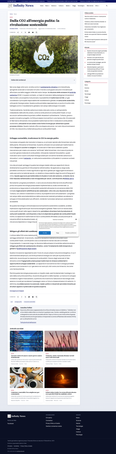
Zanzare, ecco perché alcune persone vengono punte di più (95, 58)
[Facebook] (21, 32)
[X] (25, 32)
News (46, 5)
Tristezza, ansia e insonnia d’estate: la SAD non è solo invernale (62, 1)
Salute (67, 5)
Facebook (10, 423)
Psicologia (88, 103)
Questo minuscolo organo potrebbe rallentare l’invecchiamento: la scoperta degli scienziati (97, 53)
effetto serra (69, 179)
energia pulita (18, 301)
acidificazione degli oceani (26, 249)
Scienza (53, 5)
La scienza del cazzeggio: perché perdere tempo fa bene (96, 63)
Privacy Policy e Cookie (53, 423)
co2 (12, 301)
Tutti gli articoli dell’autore (28, 322)
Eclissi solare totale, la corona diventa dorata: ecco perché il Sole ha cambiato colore (61, 393)
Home (41, 5)
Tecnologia (81, 5)
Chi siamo (49, 418)
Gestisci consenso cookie (54, 426)
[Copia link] (36, 32)
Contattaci (49, 420)
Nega (57, 233)
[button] (76, 219)
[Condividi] (17, 32)
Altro (96, 5)
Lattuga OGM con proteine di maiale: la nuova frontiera (95, 75)
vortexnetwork (20, 451)
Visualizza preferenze (70, 233)
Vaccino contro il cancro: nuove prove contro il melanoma (31, 1)
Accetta (45, 233)
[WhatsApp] (29, 32)
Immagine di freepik (14, 75)
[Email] (32, 32)
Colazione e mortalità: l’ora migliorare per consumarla (93, 1)
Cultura (61, 5)
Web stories (90, 5)
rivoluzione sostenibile (29, 301)
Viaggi (74, 5)
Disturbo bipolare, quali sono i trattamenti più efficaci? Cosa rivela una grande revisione (95, 69)
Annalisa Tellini (14, 28)
